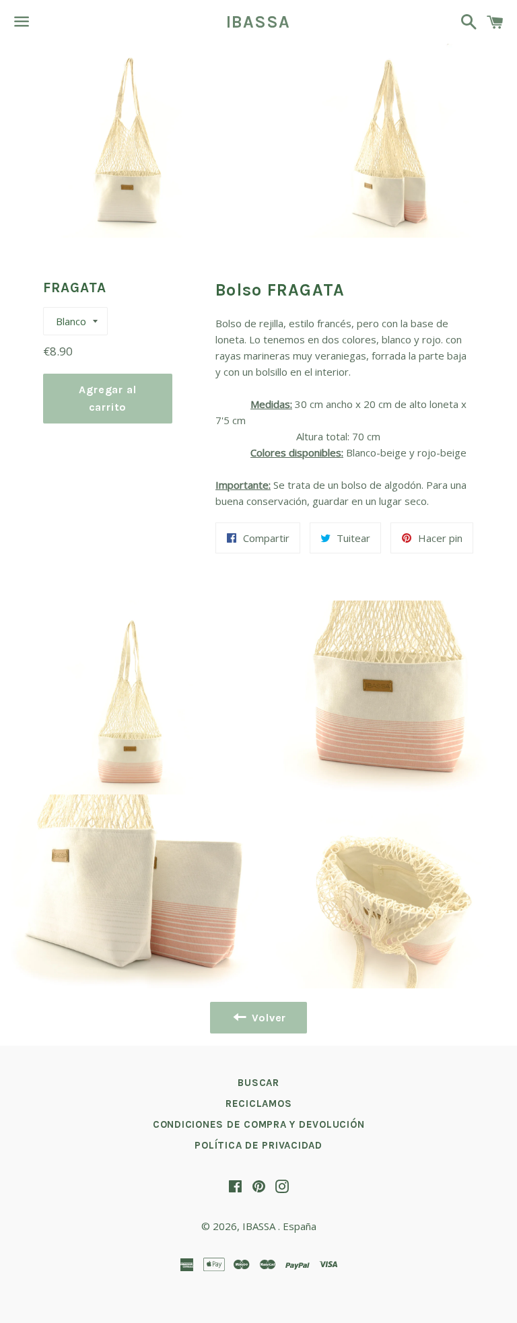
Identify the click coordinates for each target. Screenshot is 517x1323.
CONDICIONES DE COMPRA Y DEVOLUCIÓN (259, 1124)
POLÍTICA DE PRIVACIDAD (258, 1145)
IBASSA (258, 22)
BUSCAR (258, 1083)
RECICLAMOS (259, 1103)
